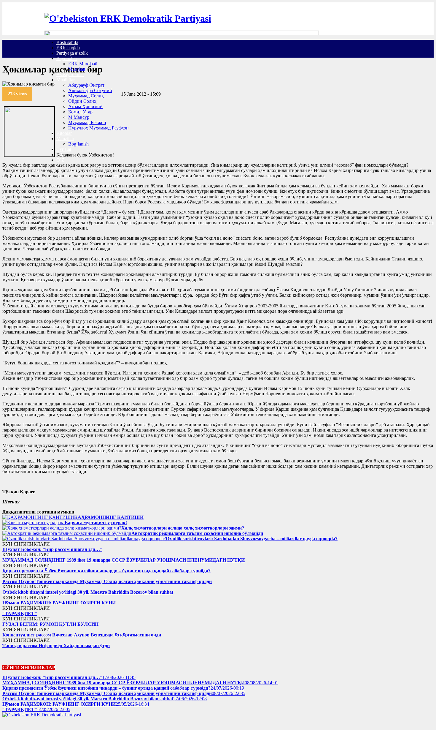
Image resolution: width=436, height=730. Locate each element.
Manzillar (65, 138)
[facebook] (34, 89)
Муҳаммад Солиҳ (86, 95)
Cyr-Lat (63, 149)
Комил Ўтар (80, 111)
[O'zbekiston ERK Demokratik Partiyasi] (127, 18)
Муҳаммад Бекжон (87, 122)
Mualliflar (65, 79)
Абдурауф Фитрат (86, 85)
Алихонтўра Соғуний (90, 90)
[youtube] (28, 724)
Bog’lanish (78, 143)
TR (59, 154)
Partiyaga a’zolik (72, 53)
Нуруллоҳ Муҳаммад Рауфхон (98, 127)
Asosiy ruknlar (70, 74)
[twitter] (37, 89)
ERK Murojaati (82, 63)
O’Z (60, 159)
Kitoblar (64, 133)
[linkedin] (41, 89)
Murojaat (76, 69)
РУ (59, 165)
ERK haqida (68, 47)
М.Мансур (78, 117)
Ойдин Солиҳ (82, 101)
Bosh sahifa (67, 42)
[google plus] (18, 724)
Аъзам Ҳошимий (85, 106)
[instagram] (9, 724)
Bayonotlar (66, 58)
